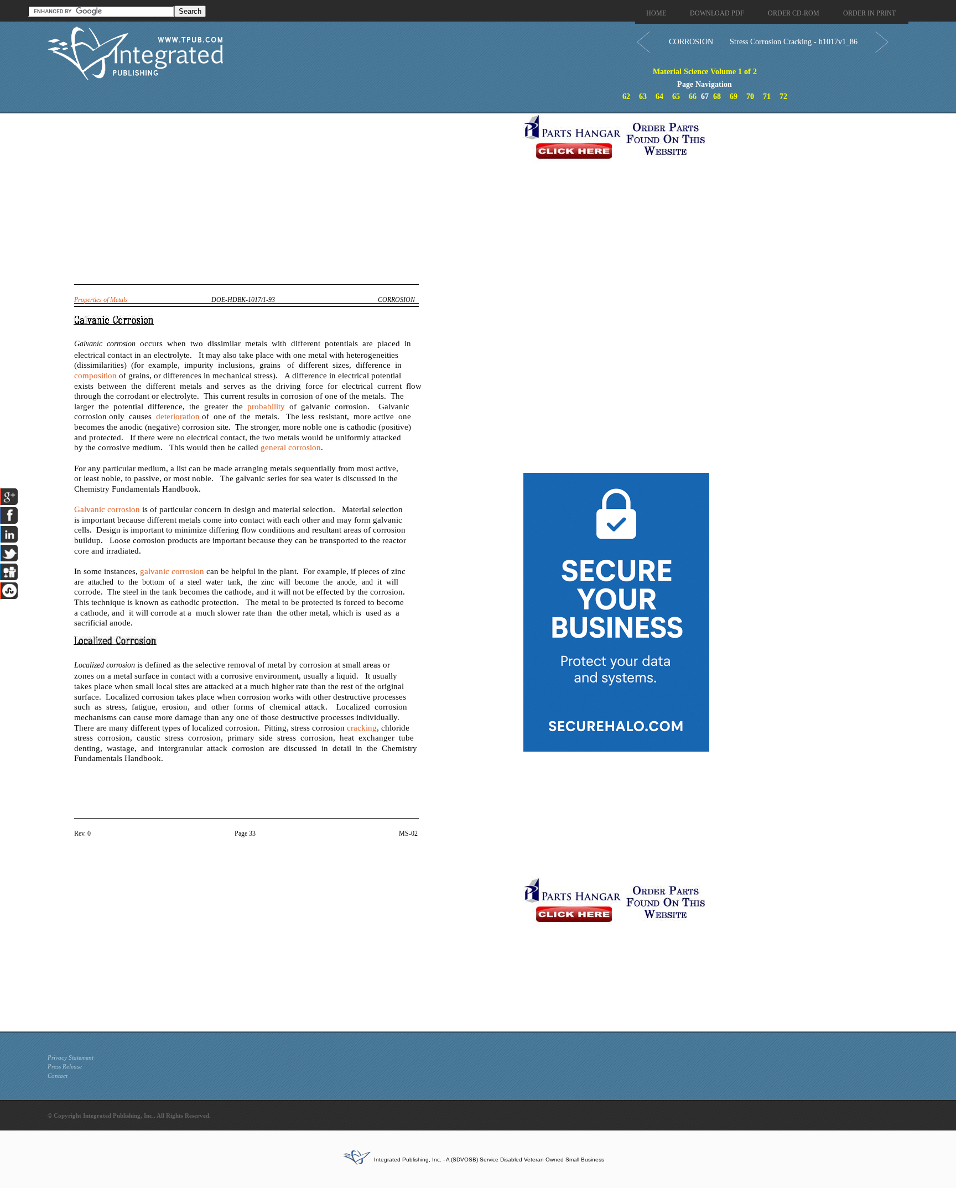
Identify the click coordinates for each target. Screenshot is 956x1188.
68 (717, 96)
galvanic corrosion (172, 571)
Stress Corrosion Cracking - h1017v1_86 (794, 42)
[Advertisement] (283, 190)
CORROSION (691, 42)
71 (767, 96)
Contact (57, 1075)
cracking (362, 727)
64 (659, 96)
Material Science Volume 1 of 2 (705, 71)
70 (750, 96)
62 (626, 96)
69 (733, 96)
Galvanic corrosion (107, 509)
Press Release (65, 1066)
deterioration (178, 416)
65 (676, 96)
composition (95, 375)
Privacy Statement (70, 1057)
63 (643, 96)
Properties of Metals (101, 300)
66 (693, 96)
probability (266, 406)
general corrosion (291, 447)
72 (783, 96)
